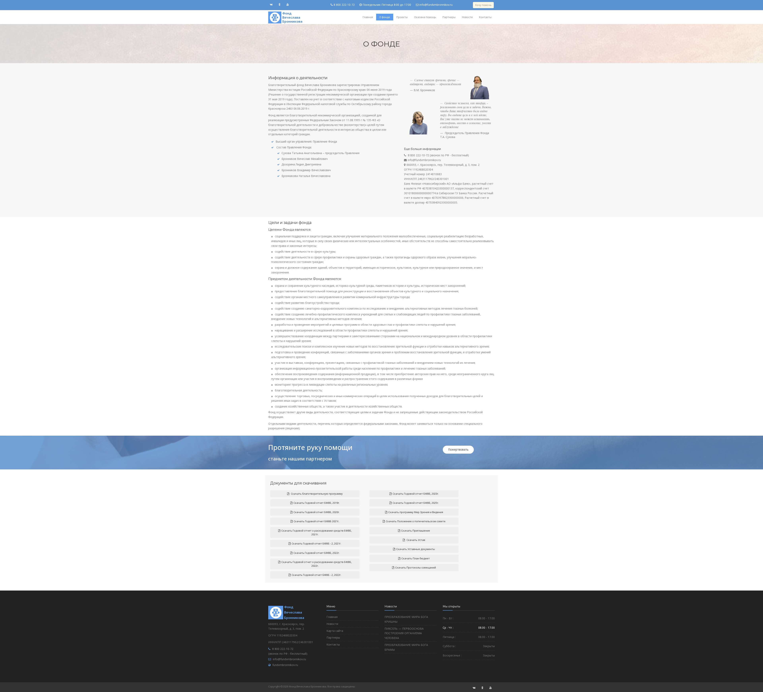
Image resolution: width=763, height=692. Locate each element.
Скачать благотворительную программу (316, 493)
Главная (368, 17)
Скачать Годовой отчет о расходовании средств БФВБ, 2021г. (316, 532)
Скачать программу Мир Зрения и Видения (415, 512)
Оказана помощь (425, 17)
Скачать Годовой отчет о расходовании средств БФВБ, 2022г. (316, 563)
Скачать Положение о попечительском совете (415, 521)
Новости (467, 17)
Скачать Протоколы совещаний (415, 567)
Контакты (485, 17)
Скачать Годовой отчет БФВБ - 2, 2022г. (316, 575)
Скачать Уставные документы (415, 549)
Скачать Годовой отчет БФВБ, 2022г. (316, 553)
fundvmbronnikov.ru (285, 665)
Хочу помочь (483, 5)
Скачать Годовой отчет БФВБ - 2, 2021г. (316, 543)
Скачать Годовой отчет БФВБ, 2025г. (416, 503)
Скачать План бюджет (415, 558)
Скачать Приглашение (415, 530)
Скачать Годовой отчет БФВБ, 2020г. (316, 512)
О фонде (384, 17)
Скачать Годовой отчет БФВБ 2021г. (316, 521)
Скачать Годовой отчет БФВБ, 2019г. (316, 503)
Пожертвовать (458, 449)
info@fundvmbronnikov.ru (436, 5)
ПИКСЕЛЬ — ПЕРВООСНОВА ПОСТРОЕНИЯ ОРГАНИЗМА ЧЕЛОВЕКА (404, 633)
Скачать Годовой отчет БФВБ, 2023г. (416, 493)
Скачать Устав (415, 540)
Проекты (402, 17)
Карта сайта (334, 631)
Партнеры (449, 17)
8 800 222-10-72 (344, 5)
